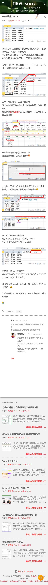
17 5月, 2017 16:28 (21, 320)
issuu (45, 581)
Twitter (30, 581)
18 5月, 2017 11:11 (37, 334)
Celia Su (34, 576)
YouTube (22, 581)
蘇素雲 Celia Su (23, 334)
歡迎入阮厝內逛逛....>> (36, 427)
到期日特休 (15, 112)
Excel (19, 311)
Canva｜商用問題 (10, 461)
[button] (45, 17)
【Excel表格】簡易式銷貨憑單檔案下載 (19, 515)
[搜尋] (45, 4)
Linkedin (38, 581)
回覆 (12, 358)
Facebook (4, 581)
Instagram (14, 581)
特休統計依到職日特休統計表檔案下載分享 (21, 434)
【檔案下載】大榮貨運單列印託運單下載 (20, 407)
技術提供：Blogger (25, 571)
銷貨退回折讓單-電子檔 (12, 541)
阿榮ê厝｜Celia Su (24, 3)
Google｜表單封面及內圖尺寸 (15, 488)
